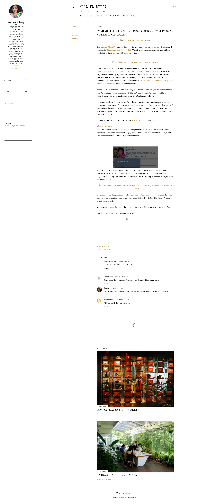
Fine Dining (114, 16)
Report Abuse (10, 103)
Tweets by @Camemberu (14, 126)
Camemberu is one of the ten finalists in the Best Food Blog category (126, 71)
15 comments (106, 479)
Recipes (124, 16)
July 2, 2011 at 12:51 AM (121, 300)
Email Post (105, 246)
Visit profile (16, 68)
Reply (106, 272)
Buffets (103, 16)
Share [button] (74, 27)
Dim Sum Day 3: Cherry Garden (118, 409)
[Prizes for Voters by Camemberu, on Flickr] (105, 126)
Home (83, 16)
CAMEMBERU (93, 6)
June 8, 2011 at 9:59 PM (121, 277)
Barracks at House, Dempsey (117, 475)
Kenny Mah (108, 277)
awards (75, 36)
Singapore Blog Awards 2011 (119, 50)
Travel (132, 16)
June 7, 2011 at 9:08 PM (121, 261)
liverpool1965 (109, 300)
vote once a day (111, 207)
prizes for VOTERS (140, 120)
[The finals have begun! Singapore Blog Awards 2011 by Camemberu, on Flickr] (135, 62)
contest (75, 39)
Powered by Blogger (125, 493)
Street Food (93, 16)
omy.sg (153, 47)
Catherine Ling (16, 22)
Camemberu (109, 288)
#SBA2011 (112, 47)
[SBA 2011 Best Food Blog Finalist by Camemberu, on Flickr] (135, 41)
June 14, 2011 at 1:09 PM (122, 288)
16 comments (106, 414)
